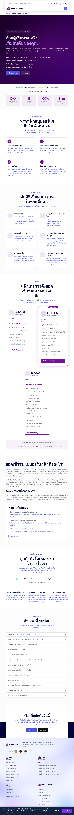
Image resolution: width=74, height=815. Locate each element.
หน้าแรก (8, 13)
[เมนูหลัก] (65, 8)
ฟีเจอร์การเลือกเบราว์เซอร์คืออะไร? (18, 675)
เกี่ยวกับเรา (41, 790)
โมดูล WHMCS (42, 762)
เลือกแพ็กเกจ (13, 73)
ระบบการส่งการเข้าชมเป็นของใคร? (18, 695)
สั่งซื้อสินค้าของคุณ (17, 350)
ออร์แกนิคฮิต (41, 760)
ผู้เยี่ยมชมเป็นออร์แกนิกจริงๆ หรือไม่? (19, 665)
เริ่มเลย (31, 730)
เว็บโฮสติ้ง (8, 760)
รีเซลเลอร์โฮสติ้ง (10, 762)
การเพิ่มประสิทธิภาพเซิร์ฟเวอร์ (46, 768)
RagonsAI (8, 792)
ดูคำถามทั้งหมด (14, 536)
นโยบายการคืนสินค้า (44, 798)
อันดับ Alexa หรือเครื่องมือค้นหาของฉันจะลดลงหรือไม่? (25, 639)
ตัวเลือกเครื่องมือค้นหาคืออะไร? (17, 655)
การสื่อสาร (41, 792)
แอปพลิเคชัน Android (12, 796)
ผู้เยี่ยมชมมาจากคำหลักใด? (16, 650)
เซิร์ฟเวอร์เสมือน (10, 771)
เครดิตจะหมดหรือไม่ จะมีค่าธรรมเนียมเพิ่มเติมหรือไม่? (24, 660)
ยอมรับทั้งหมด (67, 811)
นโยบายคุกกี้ (41, 804)
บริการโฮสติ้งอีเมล (11, 768)
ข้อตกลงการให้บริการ (44, 795)
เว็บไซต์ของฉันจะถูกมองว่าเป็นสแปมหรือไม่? (21, 634)
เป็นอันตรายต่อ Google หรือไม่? (17, 690)
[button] (30, 3)
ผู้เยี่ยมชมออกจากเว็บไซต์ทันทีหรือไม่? (19, 670)
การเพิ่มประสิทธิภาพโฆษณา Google (48, 774)
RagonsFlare (9, 780)
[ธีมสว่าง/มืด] (44, 3)
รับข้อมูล (25, 73)
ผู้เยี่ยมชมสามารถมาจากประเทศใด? (18, 680)
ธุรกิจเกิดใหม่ (9, 790)
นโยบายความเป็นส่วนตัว (45, 801)
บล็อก (39, 787)
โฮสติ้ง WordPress (11, 765)
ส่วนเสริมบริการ (10, 787)
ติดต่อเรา (43, 730)
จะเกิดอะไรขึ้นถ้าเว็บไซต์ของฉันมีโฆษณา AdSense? (24, 685)
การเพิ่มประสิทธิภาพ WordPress (47, 765)
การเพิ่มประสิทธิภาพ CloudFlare (47, 771)
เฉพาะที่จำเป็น (56, 811)
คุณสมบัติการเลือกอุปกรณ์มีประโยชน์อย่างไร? (22, 645)
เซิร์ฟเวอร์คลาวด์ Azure (12, 777)
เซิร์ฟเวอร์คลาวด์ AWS (12, 774)
